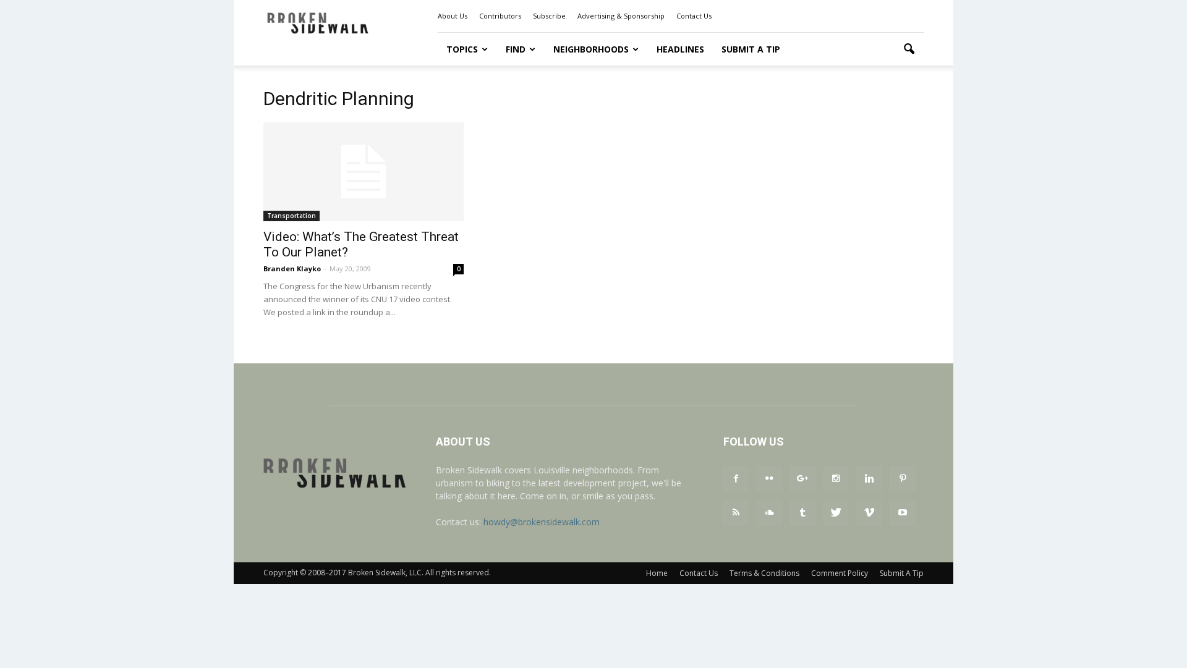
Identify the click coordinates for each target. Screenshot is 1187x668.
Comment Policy (839, 573)
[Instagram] (835, 479)
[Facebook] (735, 479)
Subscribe (549, 15)
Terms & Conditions (764, 573)
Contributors (500, 15)
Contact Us (694, 15)
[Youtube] (902, 513)
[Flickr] (769, 479)
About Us (452, 15)
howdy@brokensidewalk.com (541, 522)
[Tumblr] (802, 513)
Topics (462, 49)
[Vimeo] (869, 513)
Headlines (680, 49)
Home (657, 573)
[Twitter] (835, 513)
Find (515, 49)
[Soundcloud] (769, 513)
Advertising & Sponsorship (621, 15)
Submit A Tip (750, 49)
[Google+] (802, 479)
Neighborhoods (591, 49)
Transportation (291, 215)
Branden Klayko (292, 268)
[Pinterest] (902, 479)
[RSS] (735, 513)
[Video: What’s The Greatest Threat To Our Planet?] (363, 171)
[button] (909, 49)
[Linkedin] (869, 479)
